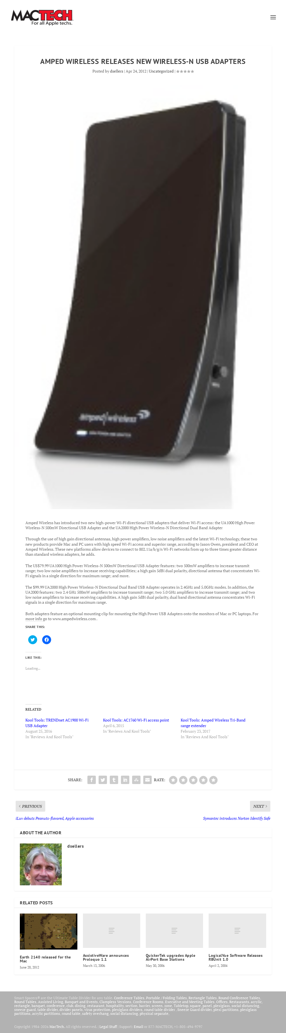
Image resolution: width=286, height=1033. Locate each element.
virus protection (97, 1009)
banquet (38, 1005)
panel (207, 1005)
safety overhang (95, 1013)
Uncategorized (161, 71)
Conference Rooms (148, 1001)
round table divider (160, 1009)
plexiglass (221, 1005)
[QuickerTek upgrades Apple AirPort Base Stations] (174, 931)
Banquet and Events (81, 1001)
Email (138, 1026)
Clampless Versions (115, 1001)
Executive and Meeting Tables (189, 1001)
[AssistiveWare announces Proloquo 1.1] (111, 931)
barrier (144, 1005)
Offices (222, 1001)
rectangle (22, 1005)
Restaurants (239, 1001)
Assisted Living (50, 1001)
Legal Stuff (108, 1026)
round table (71, 1013)
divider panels (71, 1009)
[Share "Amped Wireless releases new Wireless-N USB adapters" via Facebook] (91, 779)
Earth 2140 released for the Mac (45, 959)
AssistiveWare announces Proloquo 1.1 (106, 957)
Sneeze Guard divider (194, 1009)
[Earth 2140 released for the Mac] (48, 932)
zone (168, 1005)
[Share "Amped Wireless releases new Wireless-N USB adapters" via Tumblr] (114, 779)
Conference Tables (129, 997)
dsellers (116, 71)
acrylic (256, 1001)
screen (157, 1005)
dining (80, 1005)
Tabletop (181, 1005)
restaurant (95, 1005)
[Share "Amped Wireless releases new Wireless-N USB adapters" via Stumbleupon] (136, 779)
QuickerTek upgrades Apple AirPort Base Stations (171, 957)
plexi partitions (226, 1009)
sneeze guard (25, 1009)
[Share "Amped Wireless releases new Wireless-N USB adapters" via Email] (147, 779)
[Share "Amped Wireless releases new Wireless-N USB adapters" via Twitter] (102, 779)
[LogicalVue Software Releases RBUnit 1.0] (237, 931)
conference (56, 1005)
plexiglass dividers (127, 1009)
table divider (47, 1009)
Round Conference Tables (239, 997)
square (195, 1005)
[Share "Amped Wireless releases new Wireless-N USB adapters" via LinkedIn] (125, 779)
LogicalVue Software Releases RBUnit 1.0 (236, 957)
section (131, 1005)
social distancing (245, 1005)
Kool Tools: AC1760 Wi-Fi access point (136, 720)
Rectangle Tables (203, 997)
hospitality (115, 1005)
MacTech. (57, 1026)
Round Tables (25, 1001)
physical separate (154, 1013)
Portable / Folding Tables (166, 997)
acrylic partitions (46, 1013)
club (69, 1005)
